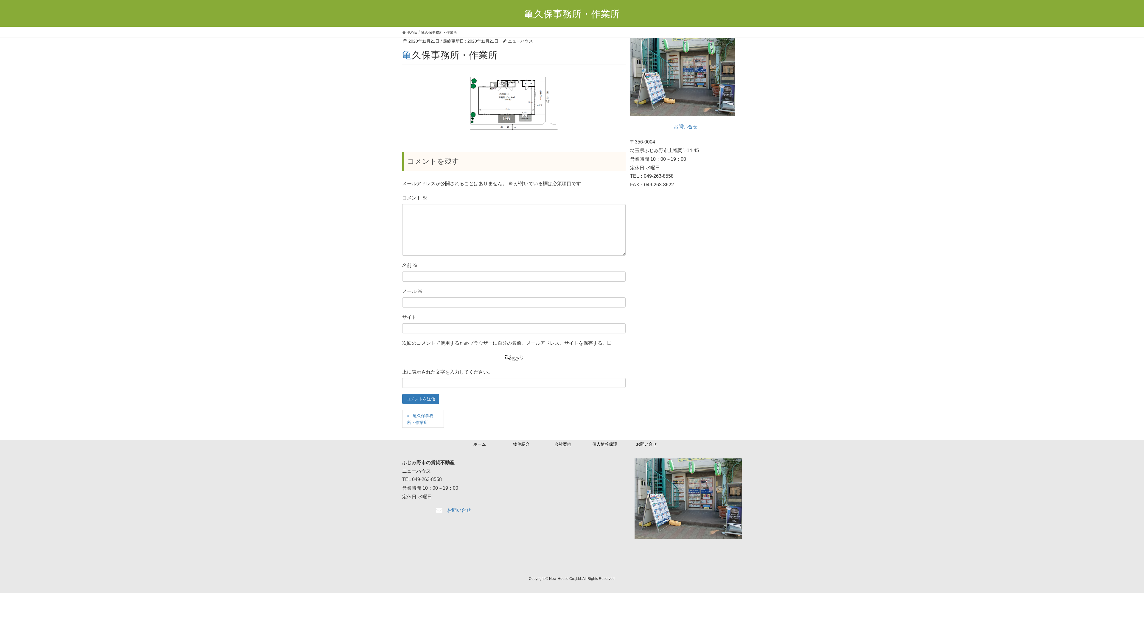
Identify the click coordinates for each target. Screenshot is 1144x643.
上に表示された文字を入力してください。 (447, 371)
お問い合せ (646, 444)
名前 (410, 265)
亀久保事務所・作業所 (420, 419)
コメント (414, 197)
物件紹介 (521, 444)
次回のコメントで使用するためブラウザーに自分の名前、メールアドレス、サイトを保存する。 (504, 343)
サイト (409, 317)
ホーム (479, 444)
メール (412, 291)
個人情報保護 (604, 444)
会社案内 (563, 444)
